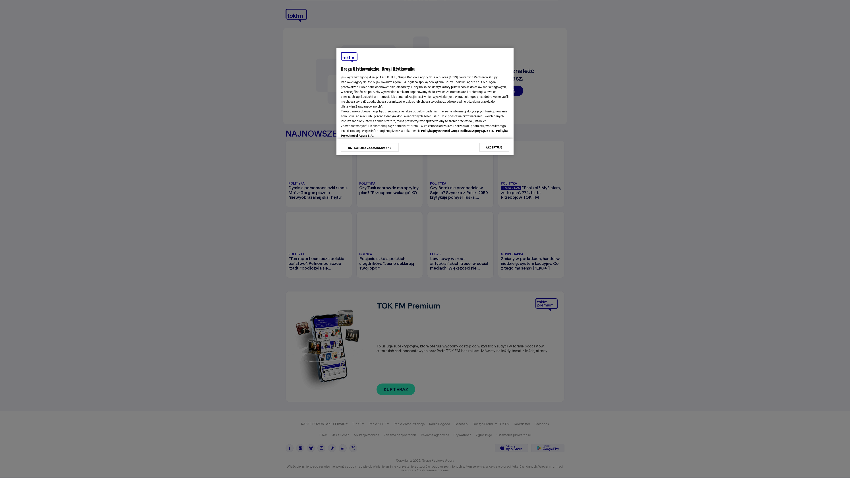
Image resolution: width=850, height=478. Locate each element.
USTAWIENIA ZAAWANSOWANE (369, 148)
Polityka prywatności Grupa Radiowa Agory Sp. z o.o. (457, 131)
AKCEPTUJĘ (494, 147)
